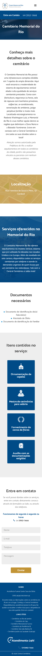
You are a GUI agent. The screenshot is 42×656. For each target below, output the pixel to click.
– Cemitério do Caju (21, 621)
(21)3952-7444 (27, 647)
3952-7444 (30, 15)
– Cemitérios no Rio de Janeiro (21, 619)
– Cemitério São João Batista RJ (21, 629)
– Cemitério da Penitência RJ (21, 626)
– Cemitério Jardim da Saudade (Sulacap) (21, 631)
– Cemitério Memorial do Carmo (21, 624)
